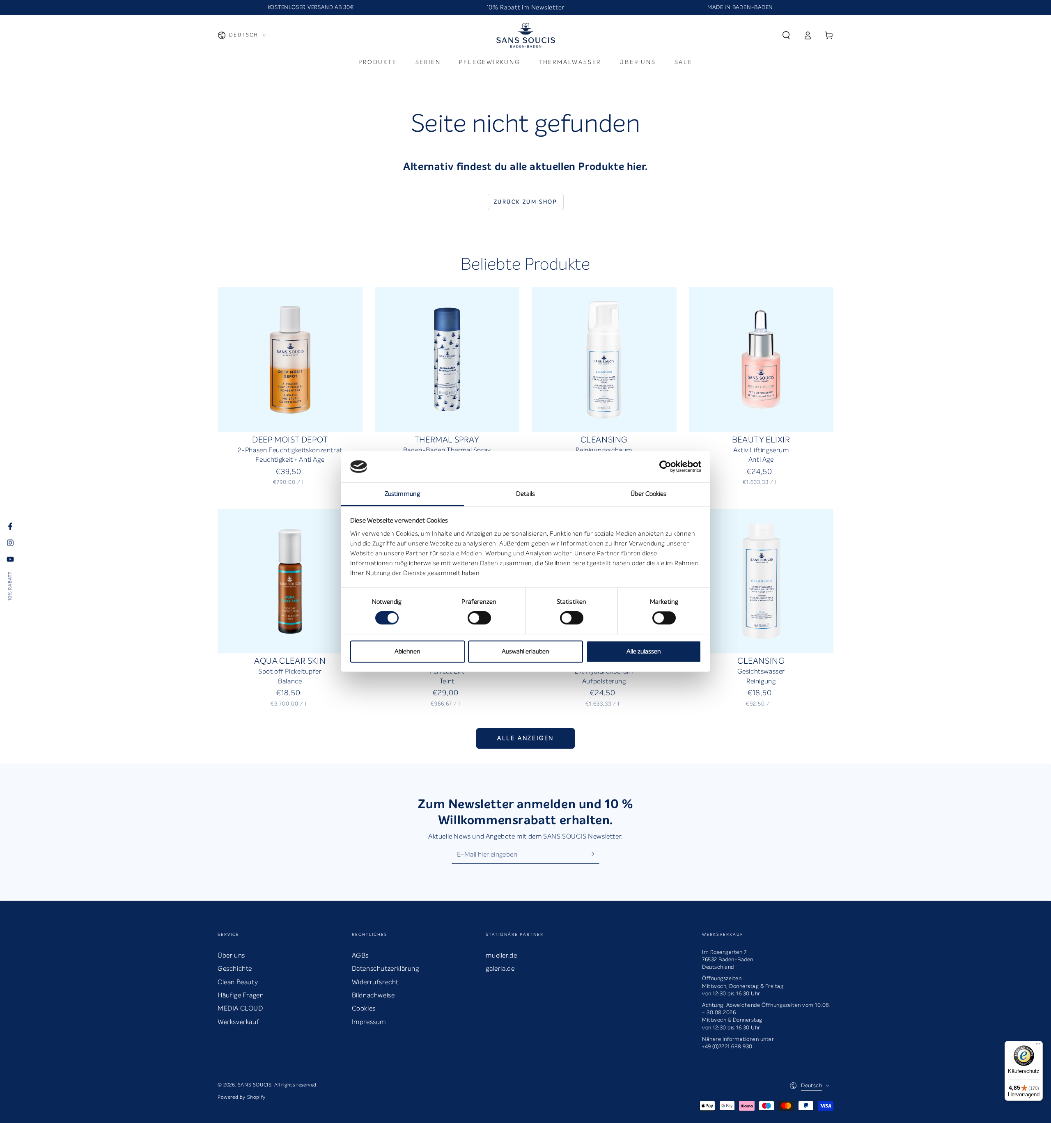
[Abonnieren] (594, 854)
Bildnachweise (373, 995)
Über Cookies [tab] (648, 494)
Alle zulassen (643, 651)
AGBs (360, 955)
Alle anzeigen (525, 738)
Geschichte (235, 968)
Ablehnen (407, 651)
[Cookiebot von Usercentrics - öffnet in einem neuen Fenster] (665, 467)
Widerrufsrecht (375, 982)
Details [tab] (525, 494)
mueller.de (501, 955)
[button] (786, 35)
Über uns (231, 955)
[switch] (479, 618)
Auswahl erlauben (525, 651)
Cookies (364, 1008)
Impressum (369, 1022)
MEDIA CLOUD (240, 1008)
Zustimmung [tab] (402, 494)
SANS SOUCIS (255, 1085)
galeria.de (500, 968)
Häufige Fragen (241, 995)
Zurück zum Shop (526, 201)
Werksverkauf (238, 1022)
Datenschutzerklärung (385, 968)
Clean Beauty (238, 982)
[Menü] (1038, 1046)
